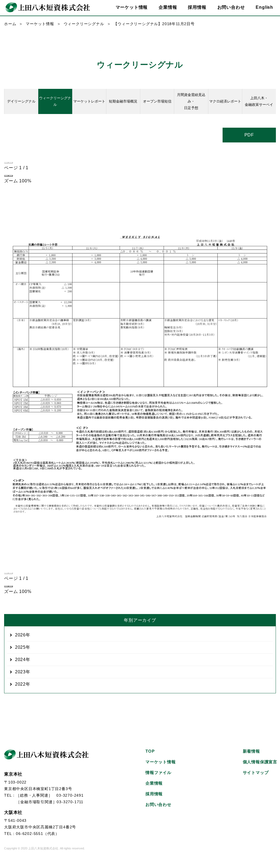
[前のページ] (6, 162)
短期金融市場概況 (123, 101)
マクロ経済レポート (225, 101)
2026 (20, 635)
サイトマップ (256, 772)
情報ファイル (158, 772)
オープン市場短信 (157, 101)
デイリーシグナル (21, 101)
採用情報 (197, 7)
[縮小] (6, 176)
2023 (20, 672)
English (264, 7)
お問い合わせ (231, 7)
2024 (20, 659)
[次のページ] (10, 162)
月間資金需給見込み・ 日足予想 (191, 101)
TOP (149, 751)
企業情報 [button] (168, 7)
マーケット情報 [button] (132, 7)
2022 (20, 684)
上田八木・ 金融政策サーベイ (259, 101)
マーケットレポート (89, 101)
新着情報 (251, 751)
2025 (20, 647)
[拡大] (10, 176)
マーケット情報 (40, 24)
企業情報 (154, 783)
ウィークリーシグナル (84, 24)
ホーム (10, 24)
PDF (249, 135)
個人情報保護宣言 (260, 761)
